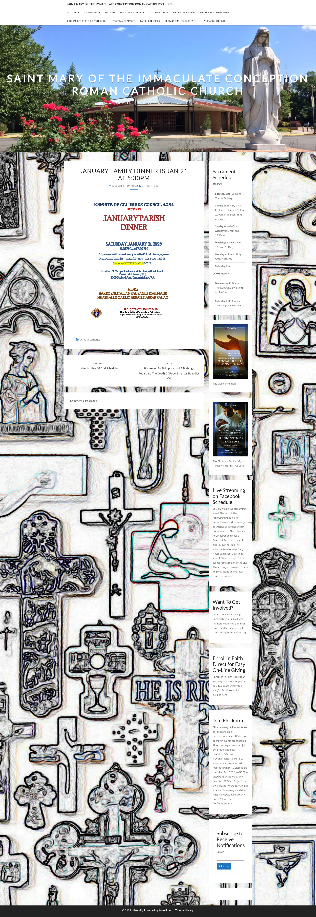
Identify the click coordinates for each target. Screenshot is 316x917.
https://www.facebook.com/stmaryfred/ (235, 522)
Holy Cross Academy (184, 12)
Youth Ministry (157, 12)
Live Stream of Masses (123, 20)
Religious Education (131, 12)
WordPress (166, 910)
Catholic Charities (150, 20)
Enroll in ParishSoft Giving (214, 12)
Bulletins (110, 12)
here (224, 694)
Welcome (71, 12)
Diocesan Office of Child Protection (86, 20)
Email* (220, 852)
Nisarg (189, 910)
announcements (90, 339)
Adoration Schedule (214, 20)
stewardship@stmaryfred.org (229, 632)
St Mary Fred (150, 185)
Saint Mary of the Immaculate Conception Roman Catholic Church (120, 4)
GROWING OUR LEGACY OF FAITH (180, 20)
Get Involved (90, 12)
